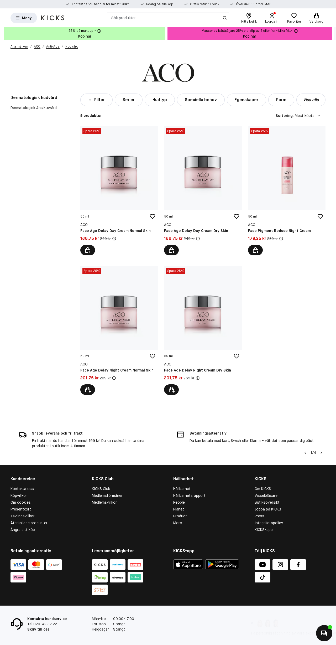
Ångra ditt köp (22, 529)
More (177, 522)
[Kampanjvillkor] (114, 238)
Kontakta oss (22, 488)
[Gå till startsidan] (52, 18)
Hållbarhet (182, 488)
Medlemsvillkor (104, 502)
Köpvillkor (18, 495)
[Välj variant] (87, 389)
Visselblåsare (266, 495)
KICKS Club (101, 488)
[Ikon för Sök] (224, 18)
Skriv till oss (38, 629)
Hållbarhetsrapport (189, 495)
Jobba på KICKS (268, 509)
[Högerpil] (332, 33)
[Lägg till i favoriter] (152, 216)
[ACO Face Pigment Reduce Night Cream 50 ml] (287, 190)
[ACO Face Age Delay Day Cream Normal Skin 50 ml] (119, 190)
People (179, 502)
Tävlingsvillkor (22, 516)
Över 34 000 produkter (253, 4)
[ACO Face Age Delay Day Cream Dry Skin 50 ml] (203, 190)
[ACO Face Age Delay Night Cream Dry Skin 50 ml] (203, 330)
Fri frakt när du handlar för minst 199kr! (100, 4)
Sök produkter (123, 17)
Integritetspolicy (269, 522)
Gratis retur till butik (204, 4)
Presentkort (20, 509)
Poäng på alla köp (159, 4)
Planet (178, 509)
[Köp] (87, 250)
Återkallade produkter (29, 522)
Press (259, 516)
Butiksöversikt (267, 502)
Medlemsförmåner (107, 495)
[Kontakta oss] (324, 633)
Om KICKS (263, 488)
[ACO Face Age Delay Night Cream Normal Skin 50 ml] (119, 330)
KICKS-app (264, 529)
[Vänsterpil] (305, 452)
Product (180, 516)
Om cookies (20, 502)
